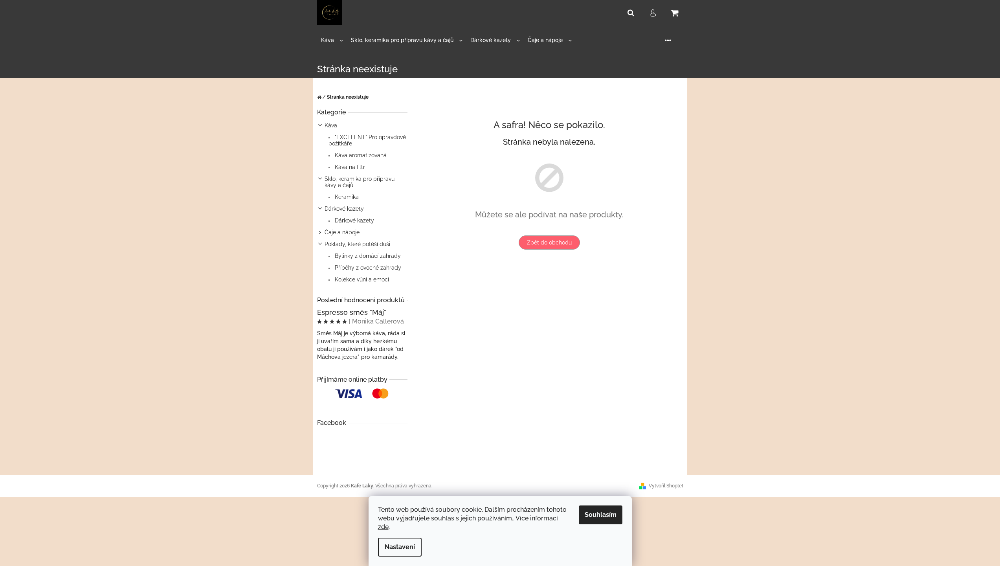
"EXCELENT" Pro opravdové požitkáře (367, 140)
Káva (331, 125)
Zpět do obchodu (549, 242)
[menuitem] (332, 40)
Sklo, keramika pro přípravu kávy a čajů (359, 182)
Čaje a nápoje (342, 232)
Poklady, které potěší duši (357, 244)
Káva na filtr (349, 167)
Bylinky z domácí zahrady (367, 256)
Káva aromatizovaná (360, 155)
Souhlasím (601, 514)
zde (383, 527)
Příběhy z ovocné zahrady (367, 268)
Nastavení (400, 547)
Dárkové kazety (344, 209)
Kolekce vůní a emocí (361, 279)
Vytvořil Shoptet (666, 486)
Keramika (346, 197)
